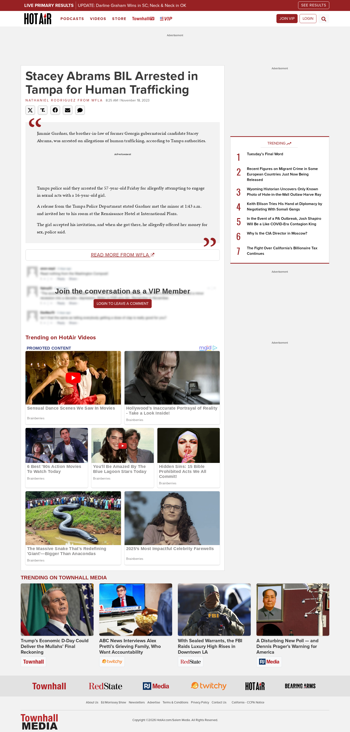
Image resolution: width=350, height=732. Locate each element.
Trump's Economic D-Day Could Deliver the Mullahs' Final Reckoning (55, 646)
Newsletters (137, 702)
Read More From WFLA (120, 255)
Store (119, 18)
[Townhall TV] (144, 19)
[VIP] (167, 19)
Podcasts (72, 18)
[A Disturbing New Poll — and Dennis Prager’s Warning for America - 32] (292, 609)
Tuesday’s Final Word (265, 154)
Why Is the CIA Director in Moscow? (277, 233)
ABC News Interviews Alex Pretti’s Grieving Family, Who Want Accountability (130, 646)
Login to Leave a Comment (123, 303)
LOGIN (308, 18)
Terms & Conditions (175, 702)
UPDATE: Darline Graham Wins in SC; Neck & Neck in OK (132, 5)
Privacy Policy (200, 702)
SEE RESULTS (313, 5)
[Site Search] (323, 18)
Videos (98, 18)
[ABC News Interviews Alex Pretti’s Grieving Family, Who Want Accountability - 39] (135, 609)
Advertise (153, 702)
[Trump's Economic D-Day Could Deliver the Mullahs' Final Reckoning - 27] (57, 609)
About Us (92, 702)
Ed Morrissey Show (113, 702)
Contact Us (219, 702)
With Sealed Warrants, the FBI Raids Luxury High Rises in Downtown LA (210, 646)
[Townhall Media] (39, 721)
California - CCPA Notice (248, 702)
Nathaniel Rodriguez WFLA (65, 100)
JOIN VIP (287, 18)
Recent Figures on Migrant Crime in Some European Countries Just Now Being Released (282, 174)
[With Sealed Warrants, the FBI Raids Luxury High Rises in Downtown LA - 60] (214, 609)
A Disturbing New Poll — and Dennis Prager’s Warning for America (287, 646)
